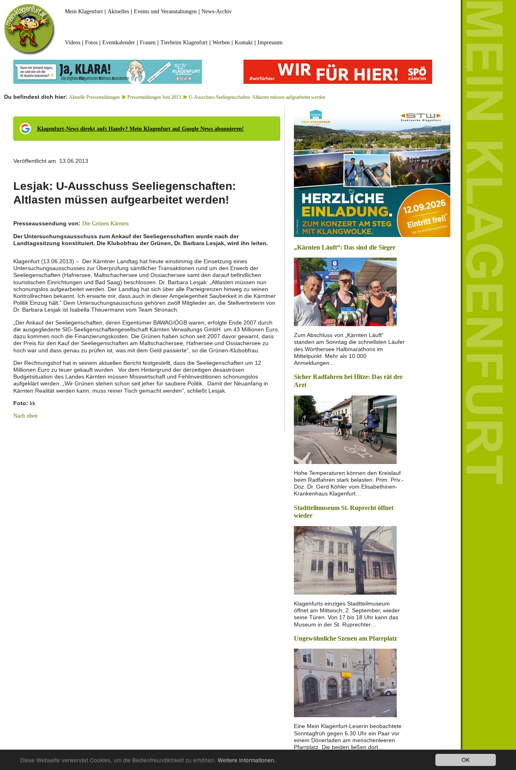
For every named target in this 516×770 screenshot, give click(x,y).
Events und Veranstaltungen (165, 11)
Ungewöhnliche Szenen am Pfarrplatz (345, 638)
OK (466, 759)
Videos (72, 43)
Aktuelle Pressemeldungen (94, 97)
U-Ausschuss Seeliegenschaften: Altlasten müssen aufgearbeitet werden (257, 97)
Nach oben (25, 416)
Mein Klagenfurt (84, 11)
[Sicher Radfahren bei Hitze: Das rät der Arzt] (345, 428)
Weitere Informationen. (247, 760)
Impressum (270, 43)
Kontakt (244, 43)
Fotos (91, 43)
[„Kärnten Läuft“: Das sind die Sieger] (345, 291)
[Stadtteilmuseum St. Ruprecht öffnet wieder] (345, 559)
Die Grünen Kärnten (105, 224)
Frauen (148, 43)
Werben (221, 43)
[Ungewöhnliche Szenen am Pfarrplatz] (345, 682)
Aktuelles (118, 11)
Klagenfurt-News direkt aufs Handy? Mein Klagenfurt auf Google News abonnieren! (140, 129)
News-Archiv (217, 11)
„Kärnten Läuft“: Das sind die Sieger (344, 247)
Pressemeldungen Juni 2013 (154, 97)
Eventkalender (118, 43)
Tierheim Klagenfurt (184, 43)
